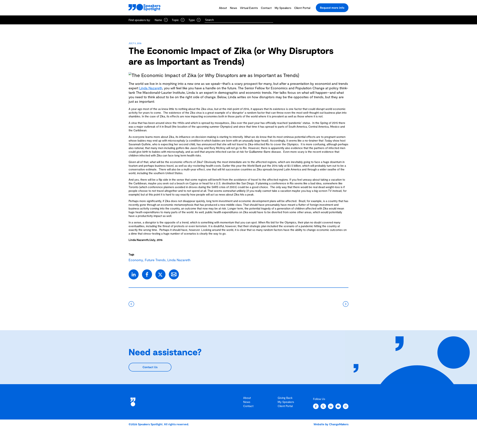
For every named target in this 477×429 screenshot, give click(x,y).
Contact (266, 7)
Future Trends (155, 260)
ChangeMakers (338, 424)
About (223, 7)
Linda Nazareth (150, 88)
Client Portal (302, 7)
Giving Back (285, 397)
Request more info (332, 7)
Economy (136, 260)
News (233, 7)
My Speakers (283, 7)
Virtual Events (249, 7)
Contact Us (150, 367)
